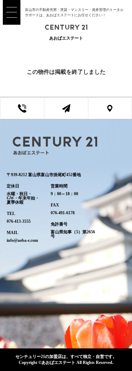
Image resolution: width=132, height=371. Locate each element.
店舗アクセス (115, 112)
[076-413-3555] (22, 108)
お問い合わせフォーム (71, 112)
